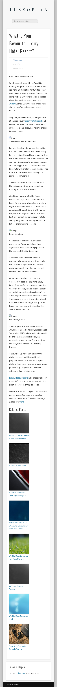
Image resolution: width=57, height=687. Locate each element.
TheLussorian (18, 60)
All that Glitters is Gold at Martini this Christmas (19, 437)
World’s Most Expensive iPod (18, 617)
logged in (21, 673)
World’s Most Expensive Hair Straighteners (18, 557)
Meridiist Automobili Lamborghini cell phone (18, 494)
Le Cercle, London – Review (17, 587)
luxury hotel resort (33, 120)
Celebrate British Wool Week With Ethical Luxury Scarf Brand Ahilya (18, 526)
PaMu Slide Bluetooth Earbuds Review (17, 647)
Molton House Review (17, 465)
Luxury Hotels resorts (19, 377)
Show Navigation (44, 24)
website (12, 103)
